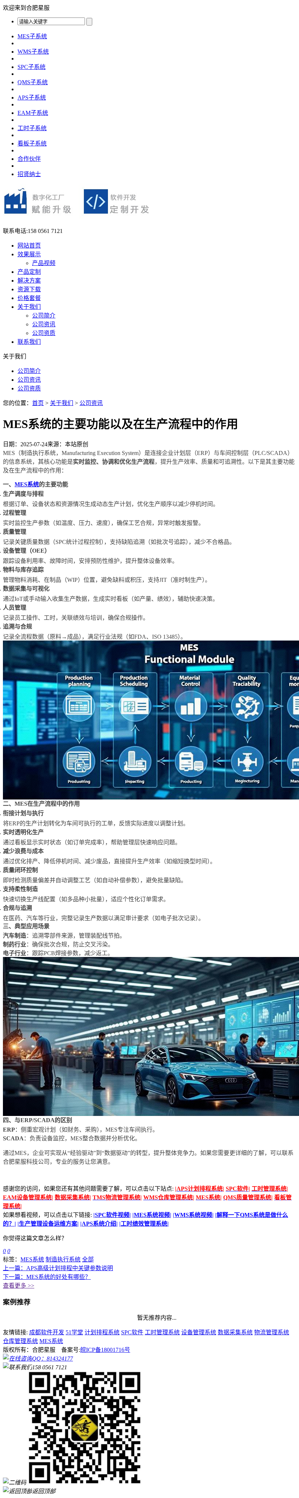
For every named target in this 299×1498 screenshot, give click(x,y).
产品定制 (29, 272)
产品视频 (43, 263)
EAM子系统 (33, 113)
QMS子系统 (33, 82)
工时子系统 (32, 128)
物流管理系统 (271, 1332)
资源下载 (29, 289)
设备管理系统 (198, 1332)
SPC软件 (132, 1332)
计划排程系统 (102, 1332)
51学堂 (74, 1332)
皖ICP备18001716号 (105, 1350)
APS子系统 (32, 97)
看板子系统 (32, 143)
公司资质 (43, 333)
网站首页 (29, 245)
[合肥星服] (77, 218)
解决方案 (29, 280)
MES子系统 (32, 36)
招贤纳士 (29, 174)
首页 (38, 403)
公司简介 (43, 315)
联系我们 (29, 342)
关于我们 (29, 307)
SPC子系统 (32, 67)
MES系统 (27, 484)
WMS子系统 (33, 51)
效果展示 (29, 254)
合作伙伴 (29, 159)
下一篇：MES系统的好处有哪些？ (47, 1277)
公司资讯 (43, 324)
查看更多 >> (18, 1286)
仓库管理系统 (20, 1341)
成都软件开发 (46, 1332)
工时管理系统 (162, 1332)
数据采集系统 (235, 1332)
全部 (88, 1259)
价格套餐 (29, 298)
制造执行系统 (63, 1259)
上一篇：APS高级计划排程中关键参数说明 (58, 1268)
